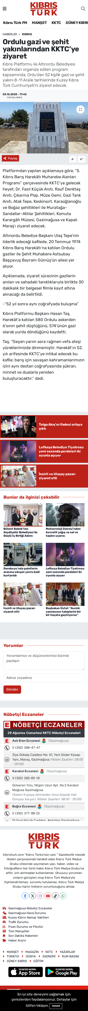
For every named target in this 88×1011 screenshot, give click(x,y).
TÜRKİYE (13, 956)
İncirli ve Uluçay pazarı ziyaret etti (19, 609)
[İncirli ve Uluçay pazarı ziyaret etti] (22, 594)
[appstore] (26, 972)
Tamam (56, 1006)
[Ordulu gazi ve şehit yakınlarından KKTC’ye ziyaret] (44, 127)
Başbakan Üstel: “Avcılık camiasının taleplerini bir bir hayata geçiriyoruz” (63, 611)
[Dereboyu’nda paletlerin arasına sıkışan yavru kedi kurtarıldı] (22, 554)
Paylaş (12, 158)
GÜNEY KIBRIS (17, 961)
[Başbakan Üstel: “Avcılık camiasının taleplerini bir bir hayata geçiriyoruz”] (65, 594)
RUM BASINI (70, 956)
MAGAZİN (32, 952)
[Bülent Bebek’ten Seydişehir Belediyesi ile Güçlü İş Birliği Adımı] (22, 514)
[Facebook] (25, 895)
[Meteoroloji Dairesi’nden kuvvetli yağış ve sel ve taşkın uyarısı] (65, 514)
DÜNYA (31, 956)
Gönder (12, 689)
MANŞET (39, 22)
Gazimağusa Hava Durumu (27, 913)
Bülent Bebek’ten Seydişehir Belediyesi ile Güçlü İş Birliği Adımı (20, 532)
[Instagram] (40, 895)
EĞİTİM (38, 961)
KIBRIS (27, 34)
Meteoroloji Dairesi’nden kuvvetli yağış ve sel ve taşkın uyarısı (63, 532)
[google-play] (62, 972)
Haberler (10, 34)
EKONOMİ (49, 956)
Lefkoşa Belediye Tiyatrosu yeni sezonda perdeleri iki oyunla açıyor (65, 572)
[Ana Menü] (5, 9)
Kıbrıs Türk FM (15, 22)
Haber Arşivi (17, 940)
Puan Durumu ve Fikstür (25, 927)
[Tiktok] (55, 895)
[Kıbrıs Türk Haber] (43, 8)
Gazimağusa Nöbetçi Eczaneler (30, 908)
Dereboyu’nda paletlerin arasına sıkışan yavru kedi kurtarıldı (21, 572)
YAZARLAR (67, 952)
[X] (32, 895)
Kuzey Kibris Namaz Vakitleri (28, 917)
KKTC (56, 22)
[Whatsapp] (63, 895)
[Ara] (83, 8)
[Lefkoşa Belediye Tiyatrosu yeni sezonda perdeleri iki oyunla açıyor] (65, 554)
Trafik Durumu (18, 922)
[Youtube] (47, 895)
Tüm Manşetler (18, 931)
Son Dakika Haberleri (23, 936)
